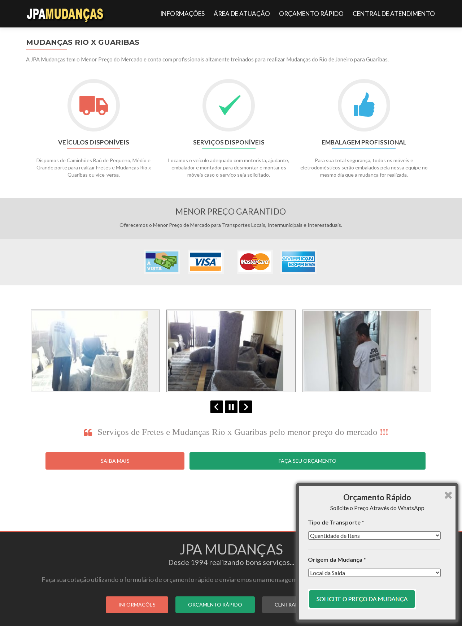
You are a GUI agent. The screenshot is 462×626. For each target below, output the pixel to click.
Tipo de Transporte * (336, 522)
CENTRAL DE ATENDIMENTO (394, 13)
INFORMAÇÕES (182, 13)
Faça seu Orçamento (307, 461)
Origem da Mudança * (337, 559)
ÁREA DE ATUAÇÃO (242, 13)
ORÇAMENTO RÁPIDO (311, 13)
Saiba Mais (115, 461)
